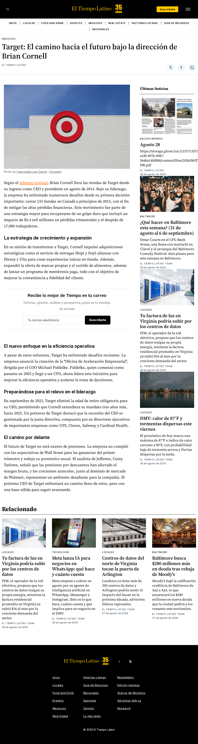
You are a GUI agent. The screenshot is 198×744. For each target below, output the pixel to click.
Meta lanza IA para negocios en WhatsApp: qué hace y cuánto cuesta (73, 566)
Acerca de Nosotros (131, 693)
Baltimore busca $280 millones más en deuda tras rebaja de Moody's (173, 566)
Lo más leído (92, 716)
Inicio (13, 23)
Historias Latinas (145, 23)
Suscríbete (167, 9)
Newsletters (125, 677)
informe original (33, 182)
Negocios (95, 23)
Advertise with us (129, 700)
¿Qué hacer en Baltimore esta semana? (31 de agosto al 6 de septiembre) (167, 227)
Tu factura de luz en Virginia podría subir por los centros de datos (166, 321)
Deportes (89, 700)
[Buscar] (7, 9)
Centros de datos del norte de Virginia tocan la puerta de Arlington (123, 566)
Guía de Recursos (176, 23)
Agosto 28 (150, 144)
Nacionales (100, 29)
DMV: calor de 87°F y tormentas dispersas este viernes (166, 423)
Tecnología (60, 552)
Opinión (88, 708)
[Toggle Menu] (188, 9)
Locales (29, 23)
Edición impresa (128, 685)
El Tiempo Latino (14, 65)
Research (124, 708)
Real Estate (116, 23)
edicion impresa (151, 138)
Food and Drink (52, 23)
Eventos (76, 23)
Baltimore (147, 216)
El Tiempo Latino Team (156, 263)
